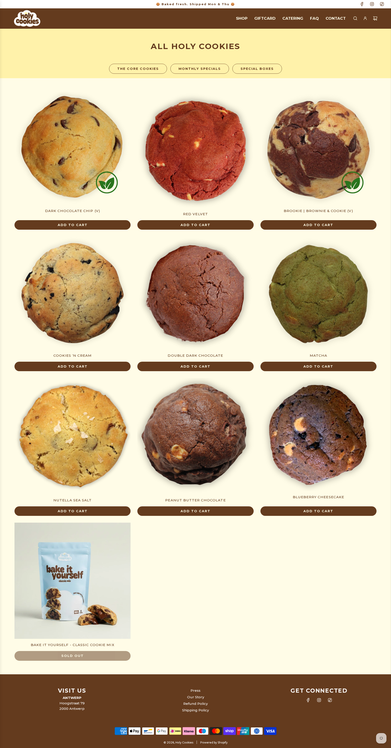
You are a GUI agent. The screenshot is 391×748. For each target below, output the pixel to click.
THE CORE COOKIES (138, 69)
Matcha (318, 355)
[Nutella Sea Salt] (72, 436)
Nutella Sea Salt (72, 500)
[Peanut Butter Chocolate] (195, 436)
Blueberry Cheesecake (318, 497)
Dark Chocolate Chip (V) (72, 211)
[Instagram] (372, 4)
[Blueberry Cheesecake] (318, 434)
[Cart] (375, 18)
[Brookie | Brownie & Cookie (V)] (318, 148)
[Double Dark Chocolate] (195, 292)
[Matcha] (318, 292)
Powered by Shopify (214, 742)
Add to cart (73, 225)
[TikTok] (382, 4)
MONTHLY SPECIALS (200, 69)
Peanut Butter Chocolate (195, 500)
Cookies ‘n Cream (72, 355)
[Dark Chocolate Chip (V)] (72, 148)
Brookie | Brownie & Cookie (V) (318, 211)
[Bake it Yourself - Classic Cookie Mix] (72, 581)
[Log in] (365, 18)
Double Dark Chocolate (195, 355)
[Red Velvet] (195, 150)
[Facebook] (362, 4)
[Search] (355, 18)
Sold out (72, 656)
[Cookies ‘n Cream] (72, 292)
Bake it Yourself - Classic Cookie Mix (72, 645)
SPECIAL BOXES (257, 69)
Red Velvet (195, 214)
